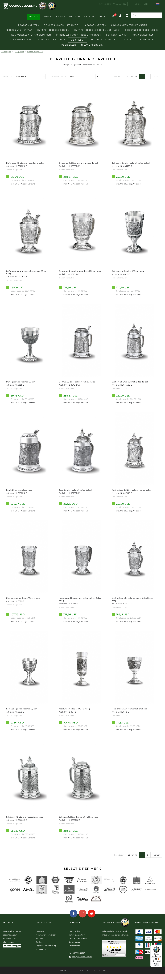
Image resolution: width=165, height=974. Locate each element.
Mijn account (8, 942)
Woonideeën (68, 45)
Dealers (39, 942)
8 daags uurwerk (95, 25)
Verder (157, 76)
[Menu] (160, 946)
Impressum (41, 949)
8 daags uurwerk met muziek (129, 25)
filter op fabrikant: (59, 76)
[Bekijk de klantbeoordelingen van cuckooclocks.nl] (114, 949)
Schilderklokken (116, 35)
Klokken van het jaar (19, 30)
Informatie (43, 922)
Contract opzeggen (12, 946)
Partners (39, 938)
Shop (32, 16)
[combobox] (121, 4)
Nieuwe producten (92, 45)
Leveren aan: (105, 4)
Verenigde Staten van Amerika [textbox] (122, 4)
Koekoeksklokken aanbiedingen (31, 35)
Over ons (47, 16)
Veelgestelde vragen (81, 16)
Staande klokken (143, 35)
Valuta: (138, 4)
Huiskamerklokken (21, 40)
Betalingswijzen (10, 935)
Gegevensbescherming (46, 946)
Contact (103, 16)
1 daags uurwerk (28, 25)
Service (60, 16)
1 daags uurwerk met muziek (61, 25)
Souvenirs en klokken (52, 40)
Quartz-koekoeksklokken (53, 30)
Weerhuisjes (147, 40)
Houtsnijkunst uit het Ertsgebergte (112, 40)
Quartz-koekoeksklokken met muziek (97, 30)
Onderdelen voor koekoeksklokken (78, 35)
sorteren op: (8, 76)
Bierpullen (77, 40)
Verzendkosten (9, 938)
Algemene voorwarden (46, 935)
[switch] (156, 964)
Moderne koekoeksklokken (142, 30)
